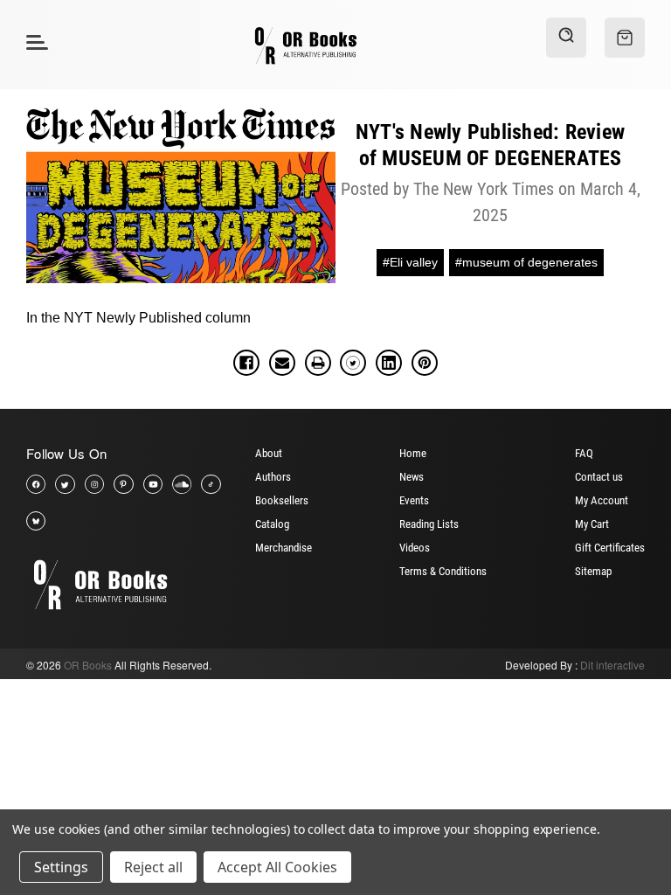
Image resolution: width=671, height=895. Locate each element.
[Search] (566, 37)
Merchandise (283, 547)
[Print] (318, 363)
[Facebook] (246, 363)
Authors (273, 476)
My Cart (592, 524)
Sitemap (593, 571)
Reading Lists (429, 524)
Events (414, 500)
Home (412, 453)
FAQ (584, 453)
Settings (61, 867)
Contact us (599, 476)
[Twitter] (353, 363)
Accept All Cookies (277, 867)
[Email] (282, 363)
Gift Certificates (610, 547)
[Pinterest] (425, 363)
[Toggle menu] (34, 41)
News (411, 476)
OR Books (88, 664)
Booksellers (281, 500)
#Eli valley (410, 262)
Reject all (153, 867)
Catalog (272, 524)
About (268, 453)
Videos (414, 547)
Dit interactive (612, 664)
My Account (601, 500)
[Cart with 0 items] (625, 37)
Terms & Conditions (443, 571)
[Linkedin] (389, 363)
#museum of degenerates (526, 262)
